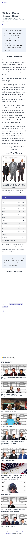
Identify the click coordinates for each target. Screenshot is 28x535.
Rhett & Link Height (8, 426)
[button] (3, 24)
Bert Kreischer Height (8, 411)
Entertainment (16, 304)
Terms (18, 531)
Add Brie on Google (9, 357)
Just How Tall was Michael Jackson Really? (13, 378)
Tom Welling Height (8, 460)
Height (5, 307)
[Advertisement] (14, 288)
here (13, 251)
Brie (5, 2)
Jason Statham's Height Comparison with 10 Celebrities (12, 395)
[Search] (26, 2)
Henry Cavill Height (8, 526)
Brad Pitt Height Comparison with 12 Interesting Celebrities (13, 510)
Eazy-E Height (6, 494)
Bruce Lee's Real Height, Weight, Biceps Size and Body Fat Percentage (12, 443)
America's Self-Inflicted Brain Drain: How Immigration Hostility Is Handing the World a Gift (13, 477)
